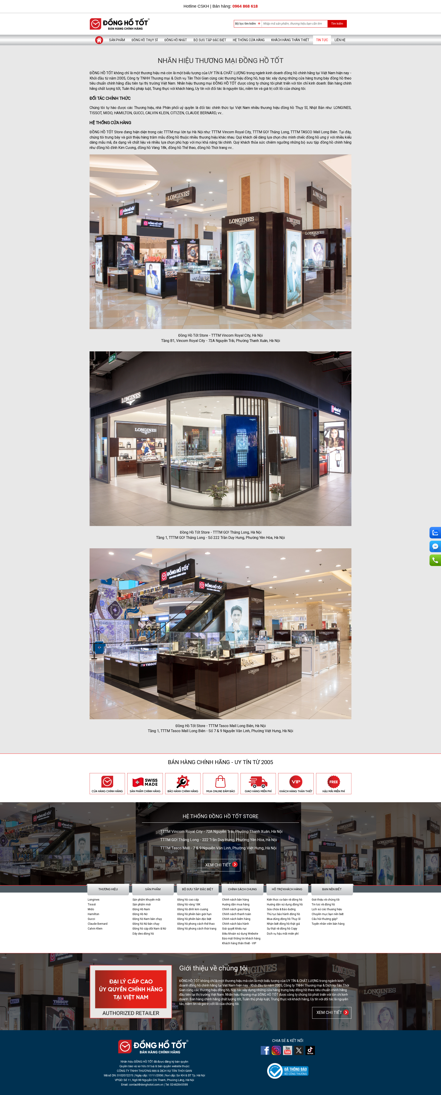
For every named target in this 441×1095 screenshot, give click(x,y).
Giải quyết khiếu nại (234, 928)
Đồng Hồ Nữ (140, 914)
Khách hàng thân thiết (290, 40)
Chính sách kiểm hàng (236, 919)
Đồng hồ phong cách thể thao (196, 923)
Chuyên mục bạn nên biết (328, 914)
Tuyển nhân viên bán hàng (328, 923)
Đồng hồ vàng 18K (188, 904)
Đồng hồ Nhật (175, 40)
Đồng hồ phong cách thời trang (196, 928)
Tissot (92, 904)
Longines (93, 899)
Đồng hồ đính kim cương (192, 909)
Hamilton (93, 914)
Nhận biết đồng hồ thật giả (283, 923)
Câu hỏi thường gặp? (324, 919)
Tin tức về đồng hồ (323, 904)
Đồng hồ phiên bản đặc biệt (194, 919)
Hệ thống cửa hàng (249, 40)
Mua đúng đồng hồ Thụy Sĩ (283, 919)
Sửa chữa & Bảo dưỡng (281, 909)
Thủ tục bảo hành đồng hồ (283, 914)
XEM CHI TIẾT (217, 864)
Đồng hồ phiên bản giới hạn (194, 914)
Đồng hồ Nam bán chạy (147, 919)
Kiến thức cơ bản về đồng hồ (284, 899)
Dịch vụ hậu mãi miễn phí (283, 933)
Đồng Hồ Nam (141, 909)
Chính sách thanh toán (236, 914)
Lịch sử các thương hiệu (327, 909)
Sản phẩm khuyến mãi (146, 899)
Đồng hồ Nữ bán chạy (146, 923)
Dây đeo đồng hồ (143, 933)
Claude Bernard (97, 923)
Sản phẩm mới (142, 904)
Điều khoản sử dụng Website (240, 933)
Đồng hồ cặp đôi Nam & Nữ (149, 928)
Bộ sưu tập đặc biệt (210, 40)
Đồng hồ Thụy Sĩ (145, 40)
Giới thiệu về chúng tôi (325, 899)
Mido (91, 909)
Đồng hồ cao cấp (188, 899)
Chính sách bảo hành (235, 923)
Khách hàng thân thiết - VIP (239, 943)
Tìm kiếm (337, 23)
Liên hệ (340, 40)
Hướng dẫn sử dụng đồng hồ (285, 904)
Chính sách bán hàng (235, 899)
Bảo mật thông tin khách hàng (241, 938)
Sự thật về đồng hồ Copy (282, 928)
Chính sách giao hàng (236, 909)
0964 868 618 (245, 6)
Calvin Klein (95, 928)
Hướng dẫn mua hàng (235, 904)
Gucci (91, 919)
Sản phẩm (117, 40)
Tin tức (322, 40)
